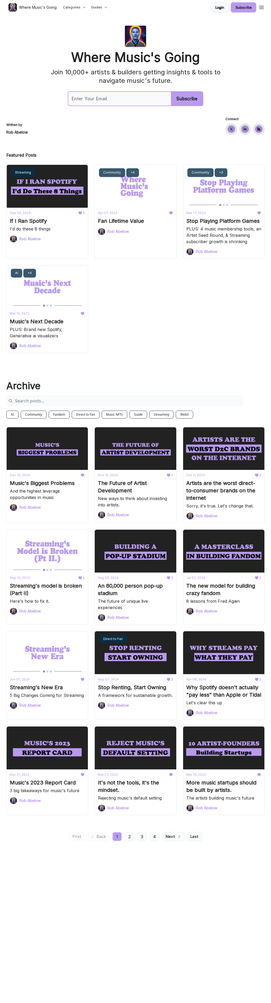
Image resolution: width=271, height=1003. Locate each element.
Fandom (59, 414)
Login (219, 7)
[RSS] (259, 129)
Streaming (161, 414)
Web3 (184, 414)
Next (170, 836)
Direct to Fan (85, 414)
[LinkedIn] (245, 129)
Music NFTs (114, 414)
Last (194, 836)
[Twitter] (231, 129)
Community (33, 414)
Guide (138, 414)
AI (12, 414)
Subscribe (243, 7)
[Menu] (261, 7)
